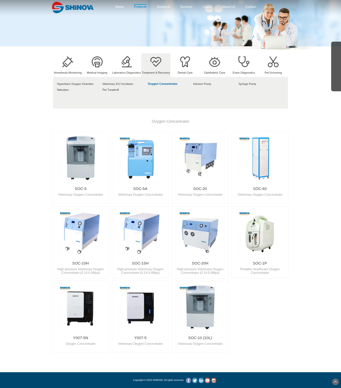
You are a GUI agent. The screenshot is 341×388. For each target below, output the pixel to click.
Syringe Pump (247, 83)
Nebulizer (63, 89)
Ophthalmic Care (214, 72)
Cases (207, 6)
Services (186, 6)
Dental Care (185, 72)
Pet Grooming (273, 72)
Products (140, 6)
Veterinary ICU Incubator (117, 83)
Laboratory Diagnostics (126, 72)
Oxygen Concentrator (163, 83)
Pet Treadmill (110, 89)
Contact (250, 6)
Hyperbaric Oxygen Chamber (75, 83)
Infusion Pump (202, 83)
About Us (228, 6)
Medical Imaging (97, 72)
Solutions (163, 6)
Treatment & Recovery (156, 72)
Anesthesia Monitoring (68, 72)
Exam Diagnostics (244, 72)
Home (119, 6)
